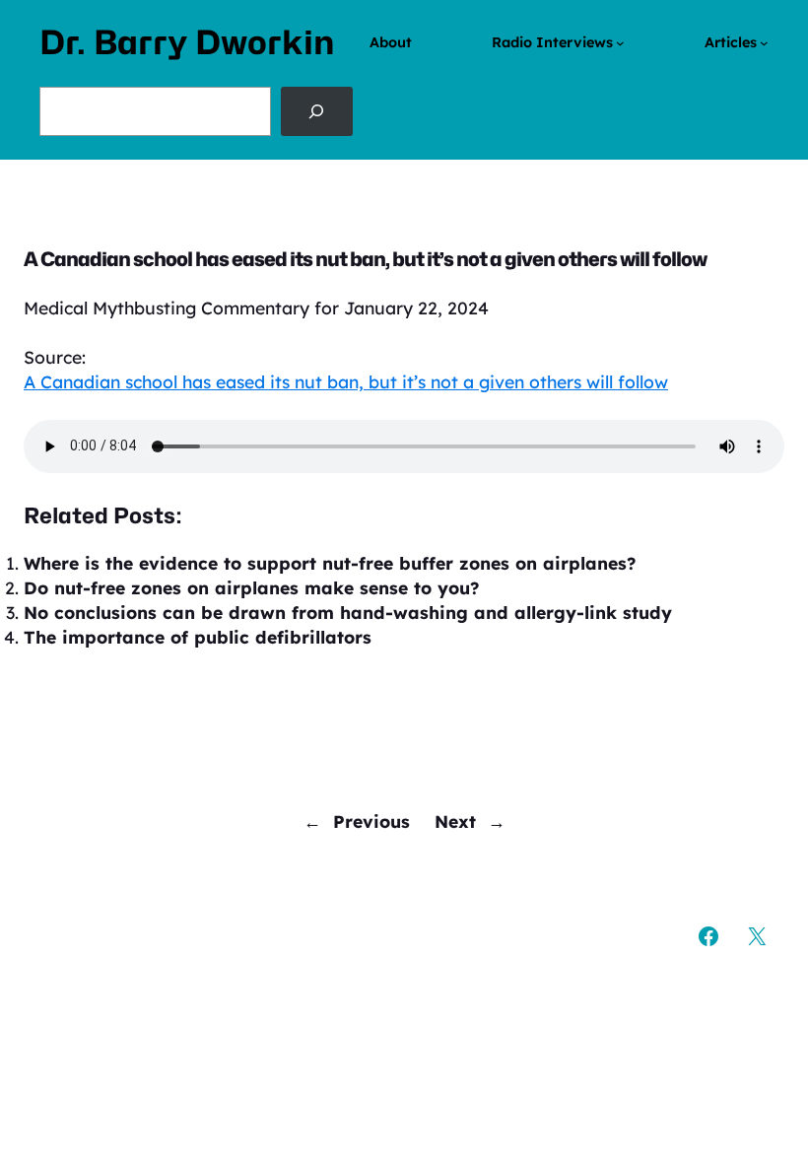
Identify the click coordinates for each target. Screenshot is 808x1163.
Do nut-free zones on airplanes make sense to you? (251, 587)
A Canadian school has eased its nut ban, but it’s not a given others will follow (346, 381)
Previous (371, 821)
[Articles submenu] (764, 42)
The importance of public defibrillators (197, 637)
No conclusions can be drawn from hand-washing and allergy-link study (348, 612)
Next (455, 821)
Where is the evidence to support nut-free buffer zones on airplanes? (330, 563)
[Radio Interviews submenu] (620, 42)
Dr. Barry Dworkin (187, 42)
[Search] (317, 111)
